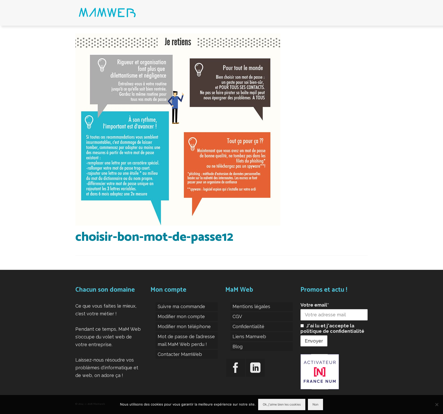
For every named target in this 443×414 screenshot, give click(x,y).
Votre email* (314, 305)
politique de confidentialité (332, 331)
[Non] (436, 404)
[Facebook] (235, 368)
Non (315, 404)
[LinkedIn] (255, 368)
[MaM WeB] (121, 13)
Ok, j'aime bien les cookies (282, 404)
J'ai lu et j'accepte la (332, 328)
